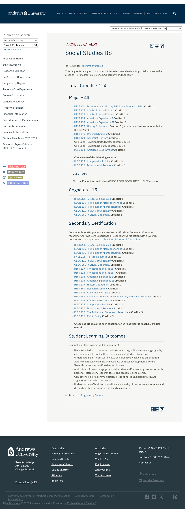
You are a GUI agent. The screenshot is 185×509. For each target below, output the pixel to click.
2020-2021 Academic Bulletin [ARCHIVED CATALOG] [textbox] (139, 28)
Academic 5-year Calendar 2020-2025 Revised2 (18, 146)
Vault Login (101, 459)
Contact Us (145, 462)
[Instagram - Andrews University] (161, 498)
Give (149, 13)
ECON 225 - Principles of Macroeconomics (98, 203)
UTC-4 (142, 452)
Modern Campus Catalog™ (81, 503)
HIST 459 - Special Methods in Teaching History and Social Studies (111, 296)
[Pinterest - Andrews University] (175, 498)
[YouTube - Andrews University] (168, 498)
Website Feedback (153, 480)
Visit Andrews (103, 475)
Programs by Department (17, 77)
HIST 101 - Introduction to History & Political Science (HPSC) (109, 106)
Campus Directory (61, 459)
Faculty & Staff (122, 13)
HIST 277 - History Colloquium (91, 126)
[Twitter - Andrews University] (154, 498)
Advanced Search (12, 49)
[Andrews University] (27, 13)
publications (13, 503)
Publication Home (13, 58)
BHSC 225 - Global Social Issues (92, 199)
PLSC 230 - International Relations (93, 165)
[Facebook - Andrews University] (147, 498)
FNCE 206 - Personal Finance (90, 257)
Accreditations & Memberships (20, 120)
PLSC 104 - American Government (93, 150)
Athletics (56, 475)
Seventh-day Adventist (22, 496)
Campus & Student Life (16, 132)
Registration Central (106, 453)
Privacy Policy (15, 499)
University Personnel (14, 126)
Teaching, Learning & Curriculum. (122, 239)
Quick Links (161, 13)
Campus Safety (59, 470)
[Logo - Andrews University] (23, 453)
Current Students (101, 13)
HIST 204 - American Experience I (93, 118)
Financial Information (15, 114)
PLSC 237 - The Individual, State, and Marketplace (102, 312)
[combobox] (146, 28)
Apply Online (102, 470)
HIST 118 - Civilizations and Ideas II (95, 114)
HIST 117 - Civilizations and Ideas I (94, 110)
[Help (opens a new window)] (162, 46)
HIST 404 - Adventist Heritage (91, 138)
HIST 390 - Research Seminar (91, 134)
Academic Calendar (14, 71)
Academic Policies (13, 108)
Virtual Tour (149, 474)
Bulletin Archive (12, 65)
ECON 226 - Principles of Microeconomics (98, 207)
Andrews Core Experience (17, 89)
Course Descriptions (14, 95)
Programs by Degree (14, 83)
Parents (61, 13)
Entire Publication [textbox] (13, 40)
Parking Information (62, 453)
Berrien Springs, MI (26, 482)
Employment (102, 464)
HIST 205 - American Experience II (94, 122)
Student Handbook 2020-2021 (20, 138)
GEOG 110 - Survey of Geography (93, 211)
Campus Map (58, 448)
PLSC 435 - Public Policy (88, 316)
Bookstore (57, 481)
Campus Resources (14, 101)
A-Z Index (100, 448)
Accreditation (106, 496)
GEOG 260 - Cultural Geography (92, 215)
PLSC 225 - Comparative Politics (92, 161)
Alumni (138, 13)
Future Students (78, 13)
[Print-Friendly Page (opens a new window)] (157, 46)
